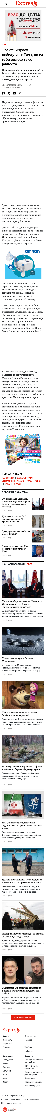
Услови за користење (11, 1099)
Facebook (29, 1040)
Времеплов (30, 1078)
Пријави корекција (33, 1082)
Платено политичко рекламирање (33, 1073)
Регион (5, 1074)
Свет (5, 44)
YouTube (28, 1047)
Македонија (7, 1060)
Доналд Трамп (25, 478)
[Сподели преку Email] (14, 93)
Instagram (29, 1051)
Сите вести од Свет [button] (23, 1017)
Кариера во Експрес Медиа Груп (34, 1061)
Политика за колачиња (11, 1103)
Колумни (6, 1071)
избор (38, 481)
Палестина (8, 478)
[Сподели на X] (8, 93)
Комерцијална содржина (31, 1067)
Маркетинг (7, 1043)
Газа (7, 484)
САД (29, 481)
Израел (17, 484)
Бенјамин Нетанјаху (13, 481)
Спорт (5, 1082)
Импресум (7, 1040)
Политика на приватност (32, 1099)
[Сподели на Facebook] (3, 93)
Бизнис (5, 1063)
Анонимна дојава (32, 1085)
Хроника (6, 1067)
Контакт (6, 1047)
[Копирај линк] (19, 93)
